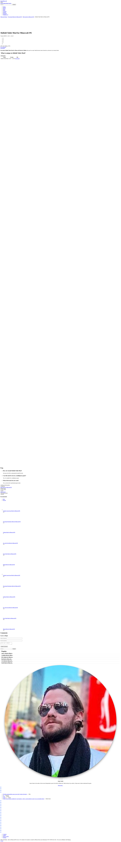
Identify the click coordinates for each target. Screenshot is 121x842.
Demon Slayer (4, 812)
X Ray (2, 825)
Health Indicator (4, 832)
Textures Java (4, 790)
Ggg (4, 796)
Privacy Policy (6, 836)
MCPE (4, 7)
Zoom (2, 814)
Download (3, 48)
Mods (4, 9)
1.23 (2, 807)
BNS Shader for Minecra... (7, 657)
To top (2, 840)
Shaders (4, 12)
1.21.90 (2, 804)
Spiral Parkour (4, 823)
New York (3, 820)
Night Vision (3, 827)
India (2, 822)
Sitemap (4, 837)
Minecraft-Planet (4, 16)
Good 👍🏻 (5, 797)
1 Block (2, 818)
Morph (2, 810)
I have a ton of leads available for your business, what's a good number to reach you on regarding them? (23, 798)
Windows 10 (5, 14)
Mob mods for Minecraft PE (28, 16)
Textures (4, 11)
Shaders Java (3, 792)
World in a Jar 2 (4, 817)
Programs (5, 13)
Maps (4, 10)
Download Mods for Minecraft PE (15, 16)
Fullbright (3, 828)
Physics (2, 815)
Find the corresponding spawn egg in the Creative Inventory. (15, 794)
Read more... (60, 785)
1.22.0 (2, 805)
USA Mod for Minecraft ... (7, 660)
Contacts (4, 834)
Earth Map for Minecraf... (7, 662)
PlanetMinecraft (4, 1)
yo (3, 795)
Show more (3, 55)
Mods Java (3, 787)
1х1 (2, 830)
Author (4, 835)
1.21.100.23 (3, 800)
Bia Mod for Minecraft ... (6, 659)
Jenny (2, 809)
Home (4, 6)
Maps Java (3, 788)
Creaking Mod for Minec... (7, 655)
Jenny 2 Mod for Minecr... (7, 653)
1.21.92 (2, 802)
